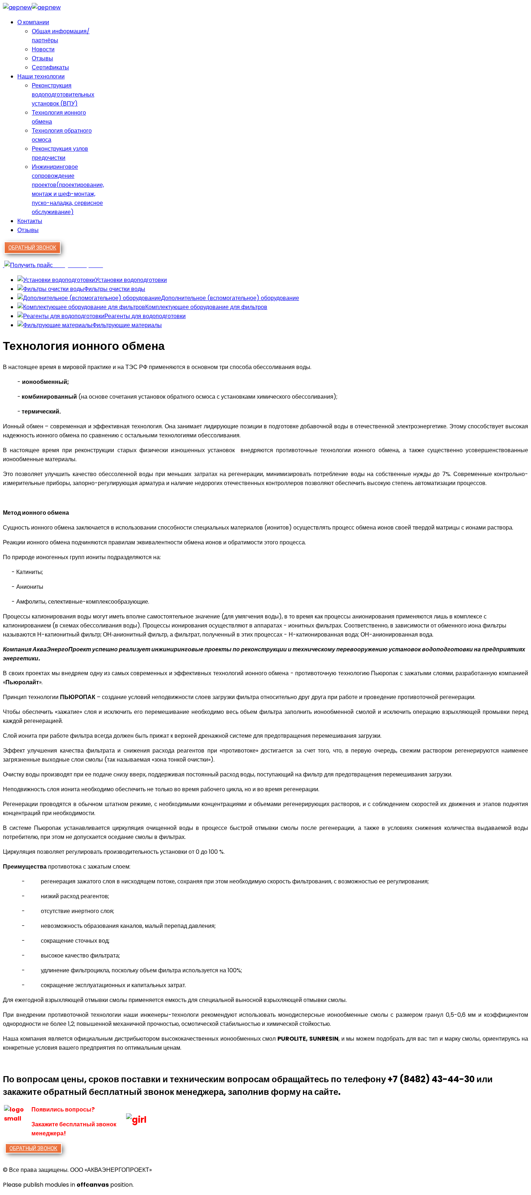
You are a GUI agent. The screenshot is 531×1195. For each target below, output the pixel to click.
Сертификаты (50, 67)
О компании (33, 22)
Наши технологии (41, 76)
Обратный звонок (32, 247)
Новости (43, 49)
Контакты (29, 221)
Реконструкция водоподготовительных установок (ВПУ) (63, 94)
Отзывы (42, 58)
